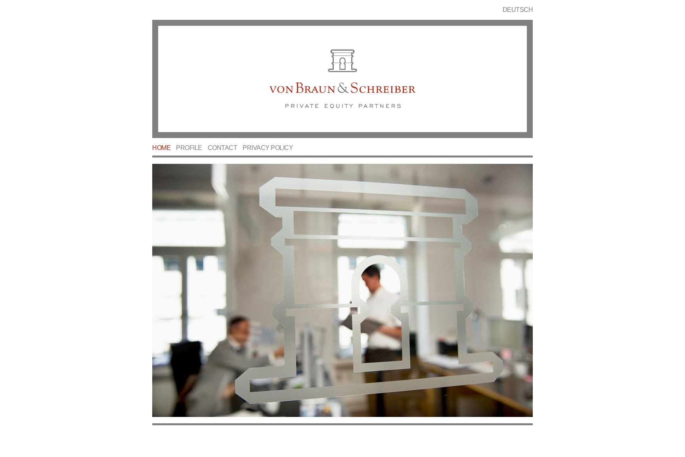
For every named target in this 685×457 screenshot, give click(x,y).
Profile (189, 147)
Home (161, 147)
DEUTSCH (518, 9)
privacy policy (268, 147)
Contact (222, 147)
